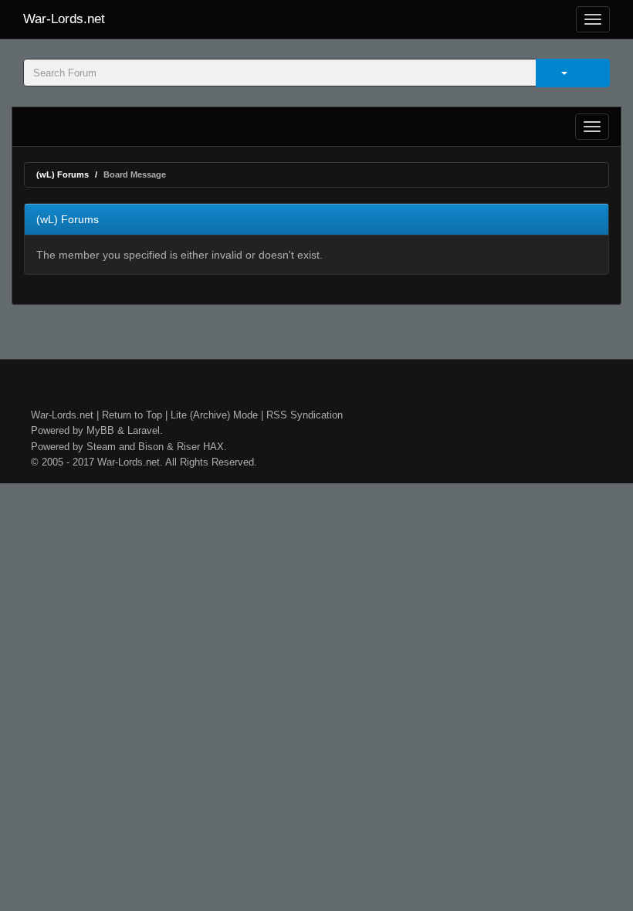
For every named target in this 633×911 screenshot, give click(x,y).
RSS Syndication (304, 415)
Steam (101, 446)
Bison (151, 446)
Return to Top (132, 415)
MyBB (100, 430)
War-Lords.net (64, 19)
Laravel (143, 430)
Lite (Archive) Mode (214, 415)
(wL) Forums (62, 174)
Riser (188, 446)
